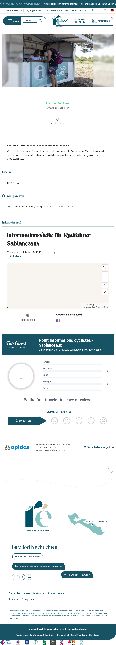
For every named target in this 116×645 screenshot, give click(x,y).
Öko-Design (94, 635)
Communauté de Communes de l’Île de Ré (32, 613)
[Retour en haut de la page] (110, 470)
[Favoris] (105, 10)
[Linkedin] (29, 577)
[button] (112, 10)
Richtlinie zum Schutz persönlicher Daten (35, 635)
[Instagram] (22, 577)
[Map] (93, 10)
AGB (62, 629)
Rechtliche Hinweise (48, 629)
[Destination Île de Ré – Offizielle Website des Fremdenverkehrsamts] (58, 21)
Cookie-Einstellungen (77, 629)
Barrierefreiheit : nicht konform (72, 635)
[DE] (112, 10)
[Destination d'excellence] (18, 642)
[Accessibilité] (99, 10)
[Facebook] (15, 577)
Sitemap (33, 629)
